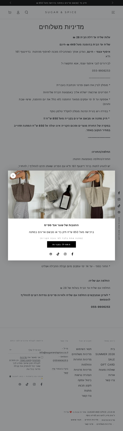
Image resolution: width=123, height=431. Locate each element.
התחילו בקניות (61, 244)
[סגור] (13, 175)
